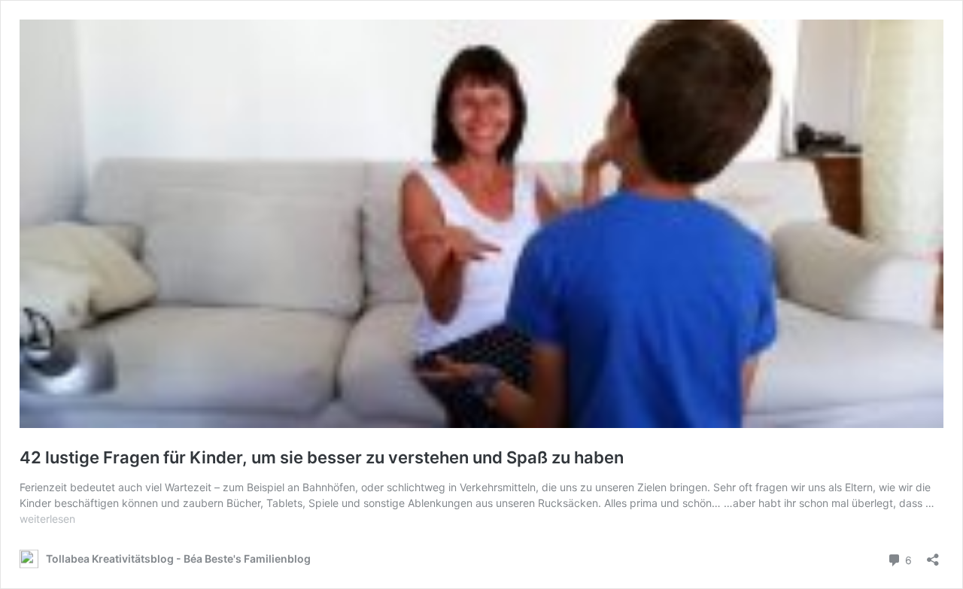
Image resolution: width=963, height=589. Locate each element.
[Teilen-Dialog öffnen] (932, 554)
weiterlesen (47, 518)
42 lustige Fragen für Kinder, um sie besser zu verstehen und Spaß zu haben (322, 457)
